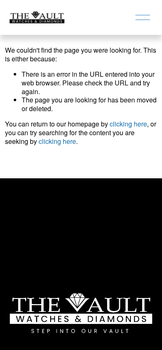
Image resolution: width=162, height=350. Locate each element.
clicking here (128, 124)
